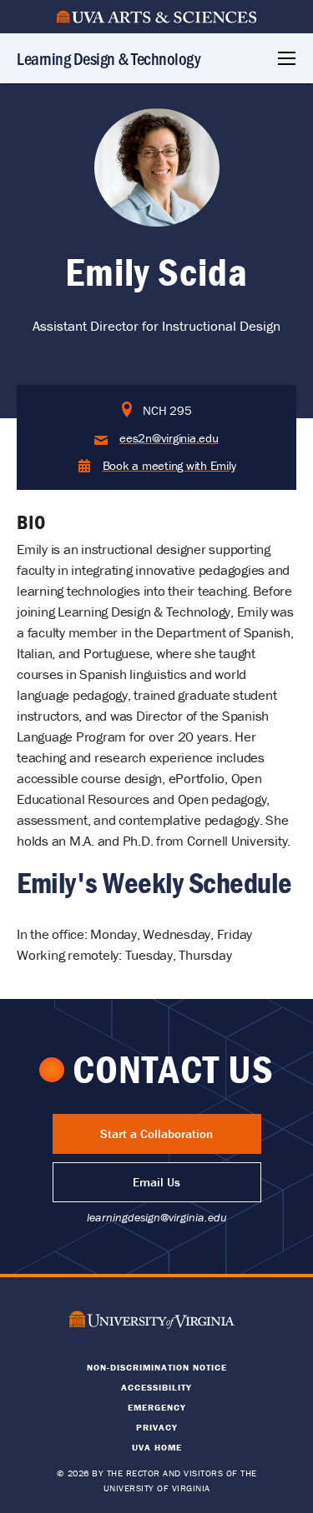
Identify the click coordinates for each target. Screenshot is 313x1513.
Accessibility (156, 1387)
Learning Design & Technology (108, 58)
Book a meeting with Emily (169, 465)
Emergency (157, 1407)
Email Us (156, 1182)
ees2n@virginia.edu (169, 438)
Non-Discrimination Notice (157, 1367)
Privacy (157, 1427)
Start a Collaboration (156, 1133)
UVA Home (157, 1447)
